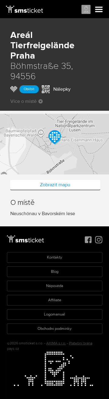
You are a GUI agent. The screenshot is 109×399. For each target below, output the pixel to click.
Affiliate (54, 300)
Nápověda (54, 285)
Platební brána (80, 343)
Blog (54, 271)
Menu (99, 10)
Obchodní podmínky (54, 328)
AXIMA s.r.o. (56, 343)
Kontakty (54, 257)
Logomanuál (54, 314)
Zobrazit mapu (55, 185)
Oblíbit (29, 89)
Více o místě (23, 101)
